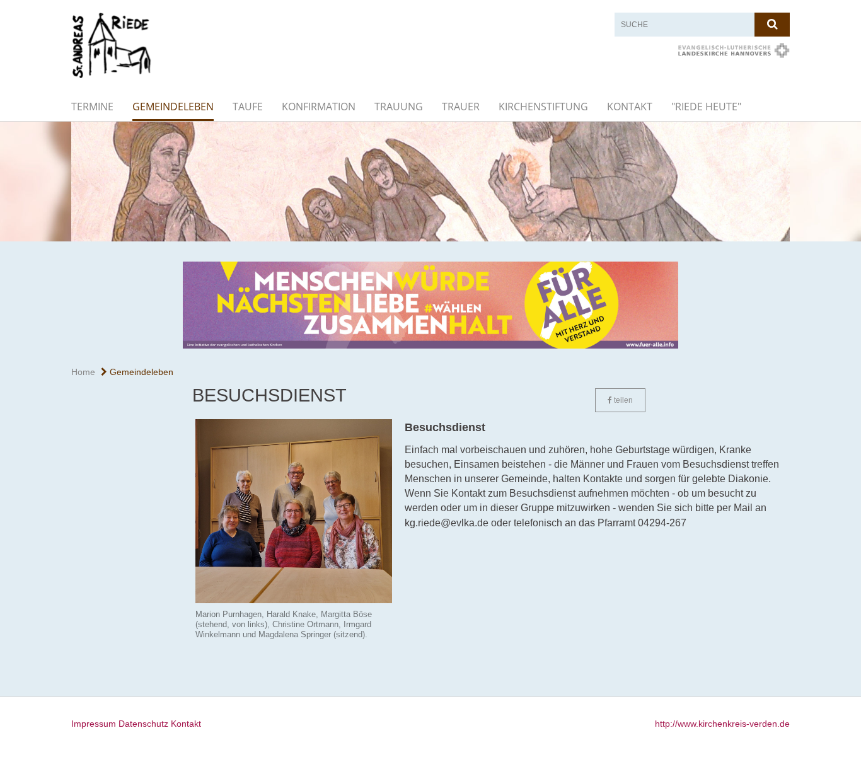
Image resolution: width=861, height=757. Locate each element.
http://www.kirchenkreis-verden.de (722, 724)
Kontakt (629, 106)
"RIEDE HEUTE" (706, 106)
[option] (430, 181)
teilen (622, 400)
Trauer (461, 106)
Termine (92, 106)
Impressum (93, 724)
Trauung (398, 106)
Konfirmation (318, 106)
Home (83, 372)
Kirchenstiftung (543, 106)
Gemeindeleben (173, 106)
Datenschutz (143, 724)
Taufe (248, 106)
